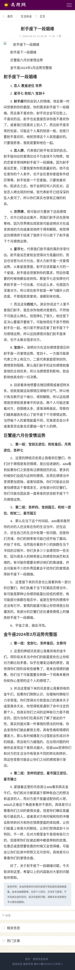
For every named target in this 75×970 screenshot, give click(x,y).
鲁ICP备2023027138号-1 (48, 963)
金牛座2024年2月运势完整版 (31, 68)
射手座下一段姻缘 (23, 52)
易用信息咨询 (40, 959)
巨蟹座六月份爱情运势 (26, 60)
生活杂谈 (26, 16)
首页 (10, 16)
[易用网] (18, 8)
